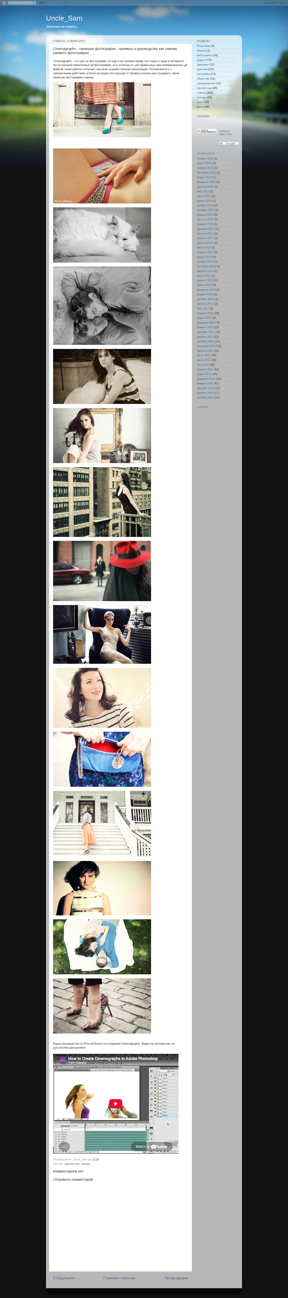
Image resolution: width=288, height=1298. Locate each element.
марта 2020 (204, 200)
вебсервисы (204, 55)
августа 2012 (205, 303)
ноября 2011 (205, 336)
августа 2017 (205, 233)
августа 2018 (205, 219)
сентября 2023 (206, 172)
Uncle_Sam (64, 18)
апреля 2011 (205, 369)
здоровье (203, 64)
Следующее (63, 1278)
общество (203, 78)
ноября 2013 (205, 261)
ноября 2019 (205, 205)
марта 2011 (204, 374)
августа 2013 (205, 271)
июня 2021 (204, 196)
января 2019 (205, 214)
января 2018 (205, 224)
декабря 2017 (206, 228)
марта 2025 (204, 163)
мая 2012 (203, 308)
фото (200, 106)
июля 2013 (204, 275)
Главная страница (119, 1278)
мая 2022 (203, 191)
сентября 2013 (206, 266)
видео (201, 60)
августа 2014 (205, 242)
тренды (85, 1163)
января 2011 (205, 383)
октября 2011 (205, 341)
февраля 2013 (206, 289)
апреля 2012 (205, 313)
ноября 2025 (205, 158)
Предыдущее (176, 1278)
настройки (203, 73)
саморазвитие (206, 83)
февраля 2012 (206, 322)
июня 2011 (204, 360)
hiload (200, 50)
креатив (202, 69)
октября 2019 (205, 210)
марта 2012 (204, 317)
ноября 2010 (205, 392)
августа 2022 (205, 186)
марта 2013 (204, 285)
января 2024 (205, 167)
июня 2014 (204, 247)
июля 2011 (204, 355)
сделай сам (71, 1163)
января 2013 (205, 294)
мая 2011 (203, 364)
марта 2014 (204, 257)
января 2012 (205, 327)
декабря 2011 (205, 332)
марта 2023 (204, 177)
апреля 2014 (205, 252)
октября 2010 (205, 397)
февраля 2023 (206, 182)
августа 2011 (205, 350)
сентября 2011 (206, 346)
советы (201, 92)
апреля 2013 (205, 280)
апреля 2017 (205, 238)
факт (200, 102)
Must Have (203, 45)
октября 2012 (205, 299)
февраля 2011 (206, 378)
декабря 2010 (206, 388)
